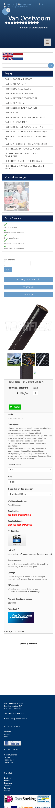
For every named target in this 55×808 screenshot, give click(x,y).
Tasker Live (8, 762)
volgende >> (29, 287)
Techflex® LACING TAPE (16, 122)
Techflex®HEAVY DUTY (15, 84)
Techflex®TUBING (13, 113)
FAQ (42, 4)
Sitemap (7, 786)
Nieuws (7, 734)
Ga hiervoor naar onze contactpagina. (26, 592)
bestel (17, 406)
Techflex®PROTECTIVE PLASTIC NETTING (24, 127)
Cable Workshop (10, 755)
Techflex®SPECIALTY (14, 103)
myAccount (22, 7)
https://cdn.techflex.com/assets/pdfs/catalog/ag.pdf (30, 554)
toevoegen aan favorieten (14, 631)
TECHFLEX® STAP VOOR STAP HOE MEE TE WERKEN (24, 167)
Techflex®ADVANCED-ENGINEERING (21, 93)
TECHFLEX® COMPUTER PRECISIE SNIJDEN (24, 161)
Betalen (7, 781)
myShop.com (33, 644)
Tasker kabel (9, 760)
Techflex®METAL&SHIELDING (18, 89)
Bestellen (7, 778)
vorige (30, 294)
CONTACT (10, 7)
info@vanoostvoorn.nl (19, 719)
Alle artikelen (9, 260)
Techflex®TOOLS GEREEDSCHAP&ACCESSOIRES (27, 144)
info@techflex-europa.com (16, 207)
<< (28, 279)
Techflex (7, 757)
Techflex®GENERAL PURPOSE (18, 79)
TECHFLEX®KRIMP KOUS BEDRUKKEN (22, 149)
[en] (7, 56)
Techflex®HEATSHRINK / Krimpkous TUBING (25, 117)
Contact (7, 791)
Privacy (7, 788)
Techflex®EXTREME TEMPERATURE (21, 98)
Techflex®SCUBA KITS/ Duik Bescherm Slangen (26, 132)
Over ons (10, 4)
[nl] (18, 56)
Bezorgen (8, 783)
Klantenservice (27, 4)
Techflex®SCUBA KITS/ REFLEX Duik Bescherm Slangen (26, 137)
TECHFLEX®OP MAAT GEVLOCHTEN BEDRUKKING (21, 154)
